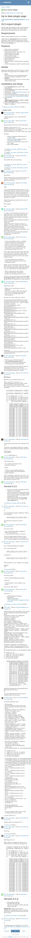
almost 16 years (8, 114)
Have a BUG (7, 607)
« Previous (6, 931)
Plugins (8, 7)
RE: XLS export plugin (9, 112)
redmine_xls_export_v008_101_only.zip (16, 149)
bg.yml (7, 569)
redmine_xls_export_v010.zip (13, 503)
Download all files (29, 147)
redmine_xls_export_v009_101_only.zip (16, 164)
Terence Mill (11, 137)
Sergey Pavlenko (24, 112)
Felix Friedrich (23, 183)
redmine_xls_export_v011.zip (13, 604)
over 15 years (7, 458)
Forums (3, 7)
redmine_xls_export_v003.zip (11, 107)
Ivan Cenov (23, 506)
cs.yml (7, 455)
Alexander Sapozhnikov (14, 140)
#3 (28, 647)
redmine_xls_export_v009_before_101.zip (17, 167)
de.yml (7, 825)
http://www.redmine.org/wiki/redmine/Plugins (17, 96)
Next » (24, 931)
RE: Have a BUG (8, 697)
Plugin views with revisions (19, 92)
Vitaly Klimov (10, 13)
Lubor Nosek (23, 439)
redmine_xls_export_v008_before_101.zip (17, 152)
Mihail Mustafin (24, 209)
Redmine (10, 937)
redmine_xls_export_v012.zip (13, 915)
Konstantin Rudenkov (21, 607)
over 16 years (17, 13)
